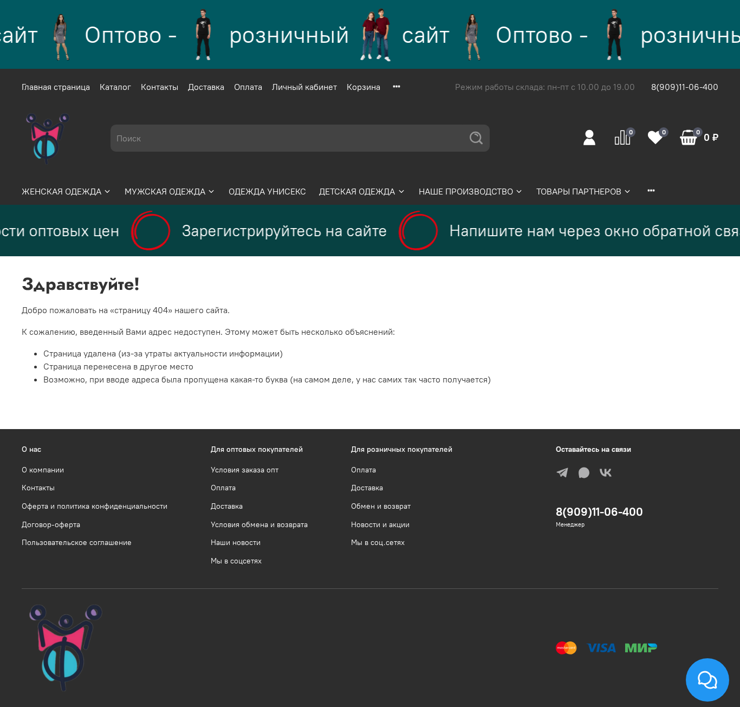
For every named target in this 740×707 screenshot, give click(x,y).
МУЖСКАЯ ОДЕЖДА (165, 191)
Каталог (115, 86)
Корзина (363, 86)
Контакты (159, 86)
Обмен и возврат (381, 506)
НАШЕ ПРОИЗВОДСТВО (466, 191)
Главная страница (56, 86)
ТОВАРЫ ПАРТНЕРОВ (578, 191)
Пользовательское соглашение (77, 542)
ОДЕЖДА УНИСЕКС (267, 191)
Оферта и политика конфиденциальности (94, 506)
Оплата (248, 86)
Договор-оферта (51, 524)
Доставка (206, 86)
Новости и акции (380, 524)
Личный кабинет (304, 86)
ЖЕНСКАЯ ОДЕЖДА (61, 191)
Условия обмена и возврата (259, 524)
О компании (43, 470)
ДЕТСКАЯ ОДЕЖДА (357, 191)
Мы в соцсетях (236, 561)
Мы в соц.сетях (378, 542)
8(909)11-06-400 (684, 86)
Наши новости (236, 542)
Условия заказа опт (244, 470)
